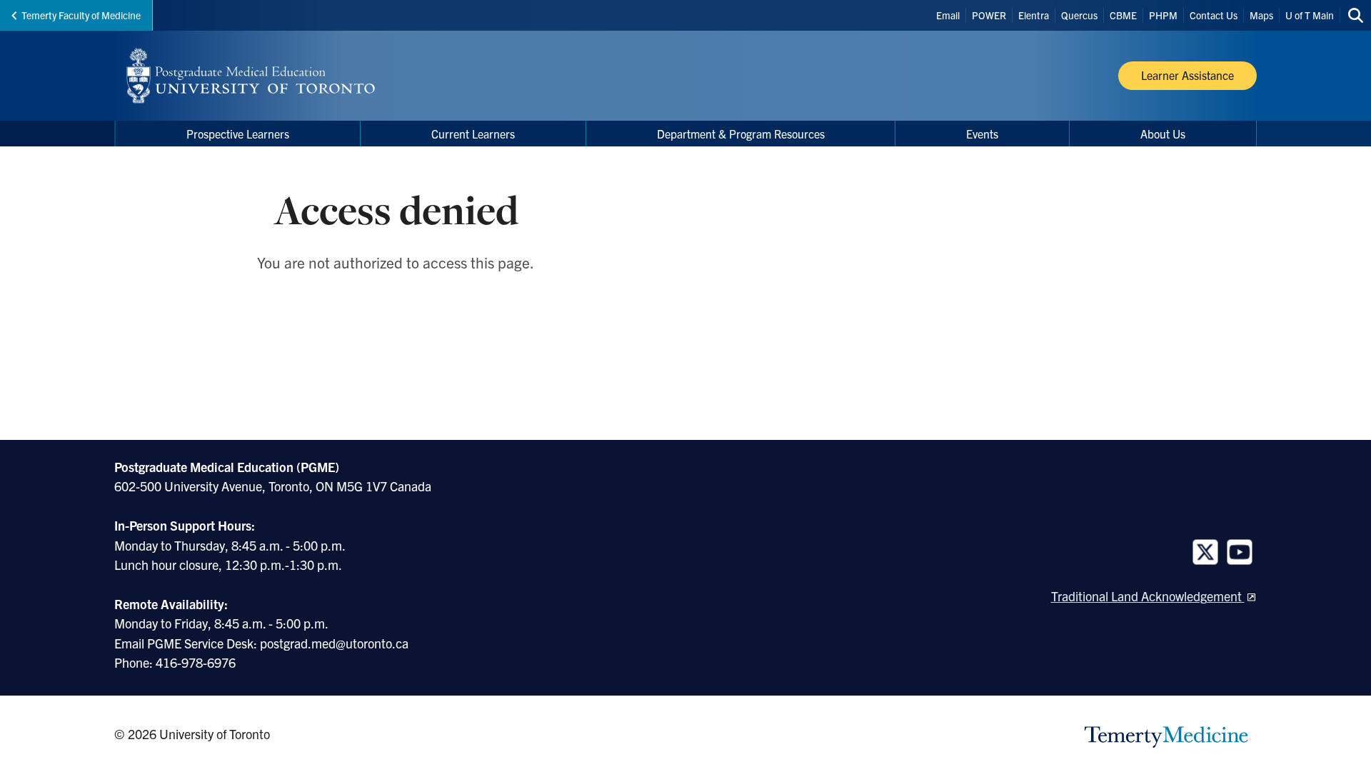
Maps (1261, 15)
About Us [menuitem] (1162, 133)
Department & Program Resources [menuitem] (741, 133)
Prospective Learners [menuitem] (237, 133)
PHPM (1163, 15)
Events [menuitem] (982, 133)
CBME (1123, 15)
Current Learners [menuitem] (473, 133)
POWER (989, 15)
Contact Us (1213, 15)
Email (948, 15)
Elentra (1033, 15)
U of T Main (1309, 15)
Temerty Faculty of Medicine (81, 15)
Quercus (1079, 15)
